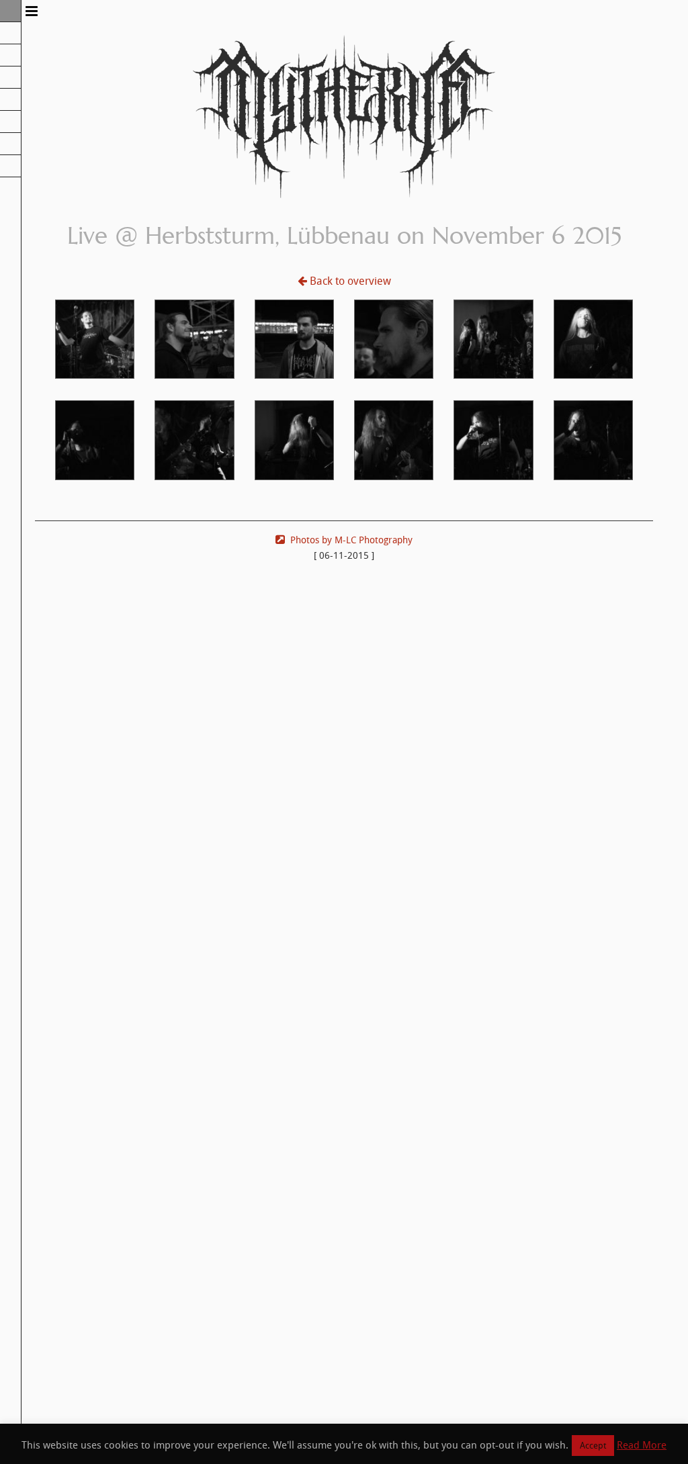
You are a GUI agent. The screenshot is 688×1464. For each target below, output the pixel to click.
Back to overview (350, 281)
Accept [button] (593, 1445)
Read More (641, 1445)
